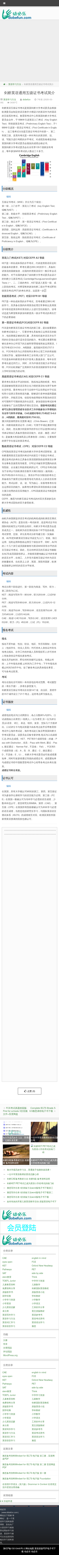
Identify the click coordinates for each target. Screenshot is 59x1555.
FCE (34, 1261)
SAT (4, 1273)
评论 (7, 1351)
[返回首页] (4, 84)
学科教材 (36, 1295)
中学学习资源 (38, 1280)
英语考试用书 (38, 1318)
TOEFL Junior (9, 1280)
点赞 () (31, 1091)
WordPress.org (10, 1355)
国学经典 (6, 1295)
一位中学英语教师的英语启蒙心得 (23, 1174)
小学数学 (36, 1299)
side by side (37, 1273)
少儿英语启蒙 (8, 1307)
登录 (5, 1343)
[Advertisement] (29, 50)
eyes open (7, 1261)
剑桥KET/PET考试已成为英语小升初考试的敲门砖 (30, 1183)
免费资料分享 (8, 1288)
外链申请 (8, 1501)
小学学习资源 (8, 1299)
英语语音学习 (8, 1326)
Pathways (7, 1269)
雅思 (34, 1326)
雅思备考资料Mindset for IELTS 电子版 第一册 (24, 1472)
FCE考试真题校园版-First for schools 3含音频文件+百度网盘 (15, 1110)
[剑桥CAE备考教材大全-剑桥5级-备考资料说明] (16, 1154)
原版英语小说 (38, 1291)
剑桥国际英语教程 (40, 1288)
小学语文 (36, 1303)
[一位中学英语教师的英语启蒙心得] (44, 1131)
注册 (5, 1340)
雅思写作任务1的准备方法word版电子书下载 (28, 1196)
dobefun (27, 99)
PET (34, 1269)
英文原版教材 (38, 1310)
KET (4, 1265)
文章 (7, 1347)
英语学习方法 (14, 84)
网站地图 (29, 1548)
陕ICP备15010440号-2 (14, 1548)
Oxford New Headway (42, 1265)
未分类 (5, 1310)
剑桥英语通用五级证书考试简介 (29, 92)
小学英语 (6, 1303)
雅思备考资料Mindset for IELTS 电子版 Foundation (26, 1478)
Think (34, 1276)
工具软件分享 (38, 1307)
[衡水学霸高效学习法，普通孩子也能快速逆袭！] (16, 1131)
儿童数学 (36, 1284)
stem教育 (6, 1276)
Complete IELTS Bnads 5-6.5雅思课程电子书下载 (42, 1109)
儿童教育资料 (8, 1284)
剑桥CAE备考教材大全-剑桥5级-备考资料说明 (28, 1178)
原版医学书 (7, 1291)
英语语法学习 (38, 1322)
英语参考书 (37, 1314)
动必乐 (27, 1551)
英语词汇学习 (8, 1322)
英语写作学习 (8, 1314)
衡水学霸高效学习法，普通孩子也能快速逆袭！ (29, 1169)
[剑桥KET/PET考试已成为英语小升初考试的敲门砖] (43, 1148)
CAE (4, 1257)
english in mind (39, 1257)
